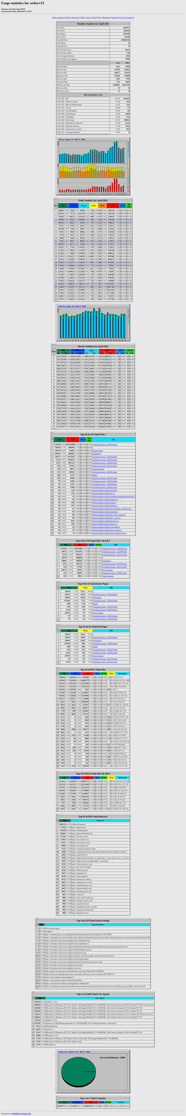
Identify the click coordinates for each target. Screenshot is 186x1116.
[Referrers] (107, 17)
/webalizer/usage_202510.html (105, 481)
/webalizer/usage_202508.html (105, 457)
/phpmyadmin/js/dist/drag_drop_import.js (109, 515)
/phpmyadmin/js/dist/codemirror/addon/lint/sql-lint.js (114, 496)
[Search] (114, 17)
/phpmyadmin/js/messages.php (105, 490)
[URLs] (83, 17)
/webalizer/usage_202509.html (105, 484)
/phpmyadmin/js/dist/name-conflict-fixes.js (110, 533)
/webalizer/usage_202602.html (105, 487)
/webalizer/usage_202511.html (105, 466)
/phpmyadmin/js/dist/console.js (105, 506)
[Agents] (121, 17)
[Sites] (99, 17)
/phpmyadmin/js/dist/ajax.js (104, 493)
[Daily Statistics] (58, 17)
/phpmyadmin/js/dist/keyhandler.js (106, 527)
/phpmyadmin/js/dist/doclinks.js (105, 512)
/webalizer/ (97, 454)
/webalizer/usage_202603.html (105, 463)
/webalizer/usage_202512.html (105, 460)
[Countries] (129, 17)
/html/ (95, 475)
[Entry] (89, 17)
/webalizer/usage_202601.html (105, 472)
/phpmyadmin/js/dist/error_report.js (107, 518)
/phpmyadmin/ (98, 469)
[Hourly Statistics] (73, 17)
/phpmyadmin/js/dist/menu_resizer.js (107, 530)
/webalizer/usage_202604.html (105, 444)
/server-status (98, 451)
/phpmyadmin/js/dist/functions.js (106, 521)
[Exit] (94, 17)
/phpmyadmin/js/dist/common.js (105, 499)
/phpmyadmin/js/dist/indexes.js (105, 524)
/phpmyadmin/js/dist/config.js (104, 502)
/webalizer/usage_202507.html (105, 478)
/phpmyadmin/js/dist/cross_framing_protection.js (112, 509)
